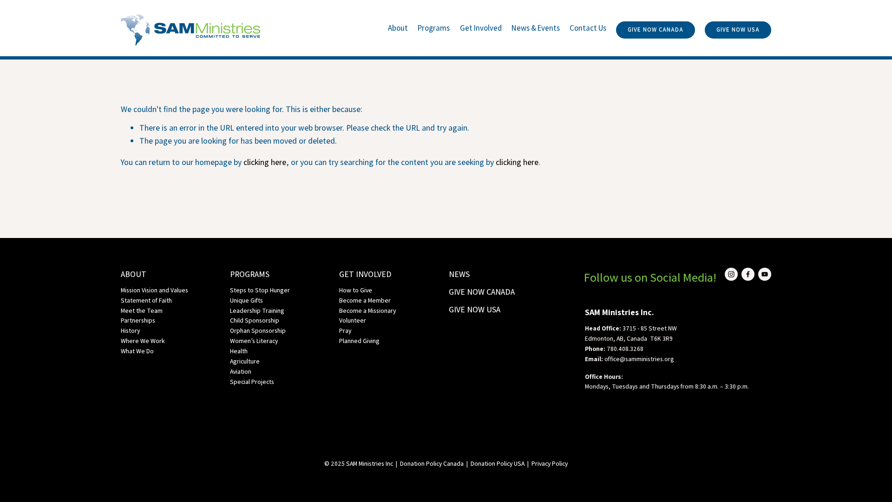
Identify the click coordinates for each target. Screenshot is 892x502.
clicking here (264, 162)
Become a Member (365, 300)
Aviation (240, 371)
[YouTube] (764, 274)
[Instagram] (731, 274)
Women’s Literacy (254, 341)
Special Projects (252, 381)
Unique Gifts (246, 300)
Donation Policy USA (498, 463)
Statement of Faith (146, 300)
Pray (345, 330)
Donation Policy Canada (432, 463)
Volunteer (352, 320)
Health (239, 351)
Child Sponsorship (254, 320)
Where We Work (143, 341)
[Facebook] (747, 274)
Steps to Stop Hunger (260, 290)
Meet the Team (142, 310)
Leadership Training (257, 310)
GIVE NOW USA (738, 29)
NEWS (459, 274)
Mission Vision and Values (154, 290)
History (130, 330)
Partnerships (138, 320)
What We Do (137, 351)
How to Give (355, 290)
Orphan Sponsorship (258, 330)
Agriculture (245, 361)
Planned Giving (359, 341)
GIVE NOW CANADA (655, 29)
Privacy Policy (549, 463)
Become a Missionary (367, 310)
